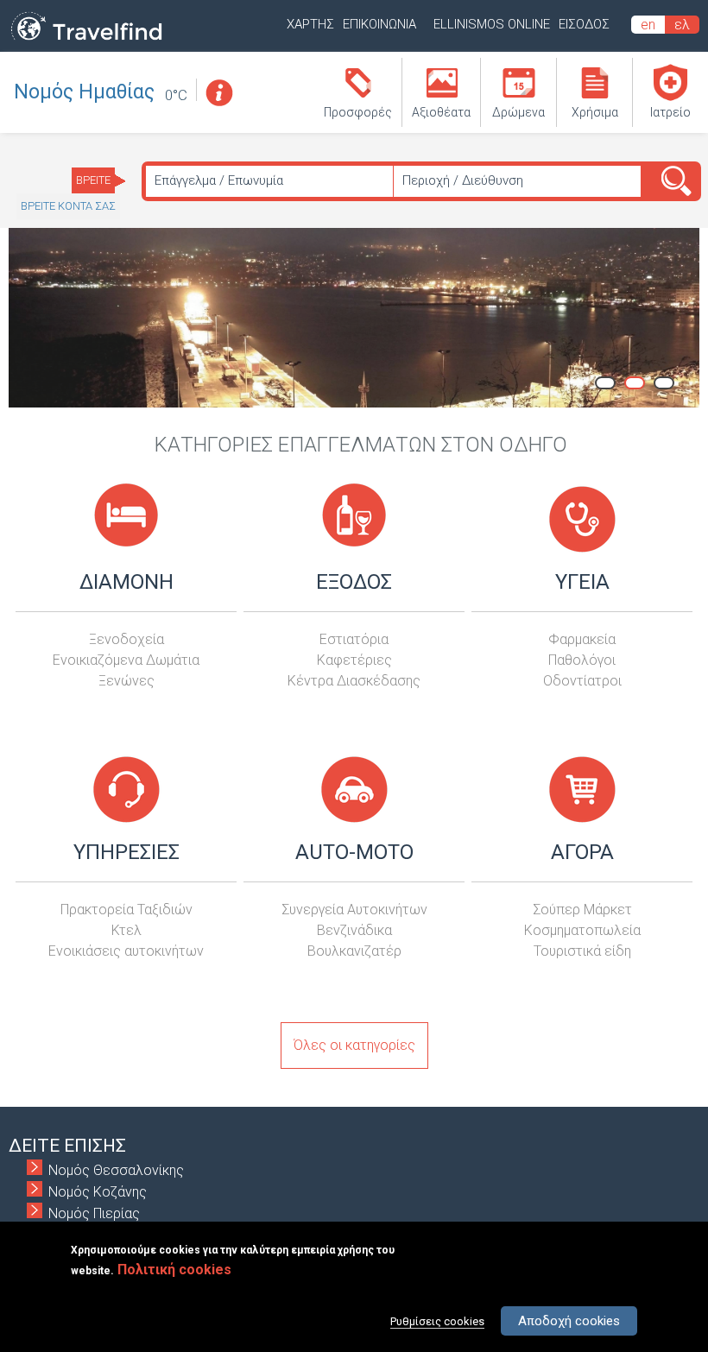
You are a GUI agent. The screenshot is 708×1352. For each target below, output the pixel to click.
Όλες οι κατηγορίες (354, 1045)
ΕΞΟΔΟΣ (354, 582)
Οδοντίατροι (582, 681)
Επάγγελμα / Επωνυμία (219, 180)
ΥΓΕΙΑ (582, 582)
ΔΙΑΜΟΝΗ (126, 582)
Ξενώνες (126, 681)
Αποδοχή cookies (569, 1321)
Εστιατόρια (354, 639)
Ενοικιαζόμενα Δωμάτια (126, 660)
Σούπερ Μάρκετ (582, 909)
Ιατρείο (670, 112)
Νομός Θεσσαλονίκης (116, 1170)
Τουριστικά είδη (582, 951)
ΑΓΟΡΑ (582, 852)
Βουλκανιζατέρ (354, 951)
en (648, 24)
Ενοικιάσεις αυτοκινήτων (126, 951)
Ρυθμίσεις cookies (437, 1321)
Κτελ (126, 930)
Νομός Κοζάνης (97, 1192)
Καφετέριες (354, 660)
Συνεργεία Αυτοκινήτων (354, 909)
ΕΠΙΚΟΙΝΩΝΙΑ (379, 24)
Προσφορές (358, 112)
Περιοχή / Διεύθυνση (462, 180)
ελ (682, 24)
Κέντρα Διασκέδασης (354, 681)
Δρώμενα (518, 112)
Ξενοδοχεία (126, 639)
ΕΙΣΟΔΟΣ (584, 24)
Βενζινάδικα (354, 930)
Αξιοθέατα (441, 112)
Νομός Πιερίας (94, 1213)
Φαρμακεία (582, 639)
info (218, 93)
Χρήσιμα (595, 112)
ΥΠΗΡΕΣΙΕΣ (126, 852)
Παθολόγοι (582, 660)
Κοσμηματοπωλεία (582, 930)
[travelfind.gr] (86, 41)
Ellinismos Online (491, 24)
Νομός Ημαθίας (84, 92)
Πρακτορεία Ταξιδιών (126, 909)
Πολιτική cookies (174, 1269)
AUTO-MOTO (354, 852)
